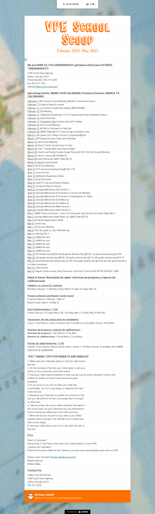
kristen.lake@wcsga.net (63, 457)
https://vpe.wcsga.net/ (47, 86)
